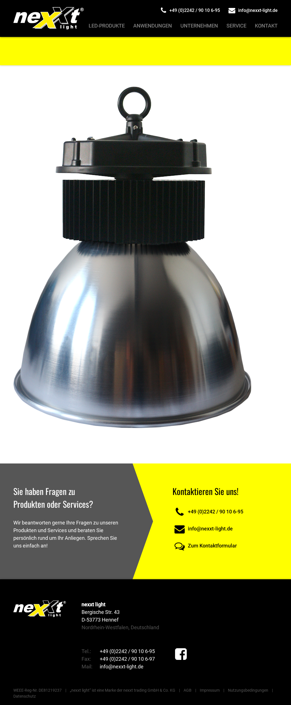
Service (236, 26)
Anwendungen (152, 26)
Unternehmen (199, 26)
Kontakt (266, 26)
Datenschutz (24, 696)
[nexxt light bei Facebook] (181, 654)
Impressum (210, 690)
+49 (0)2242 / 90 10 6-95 (194, 10)
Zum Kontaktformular (212, 546)
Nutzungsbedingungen (248, 690)
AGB (188, 690)
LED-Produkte (107, 26)
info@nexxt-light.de (257, 10)
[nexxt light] (49, 18)
